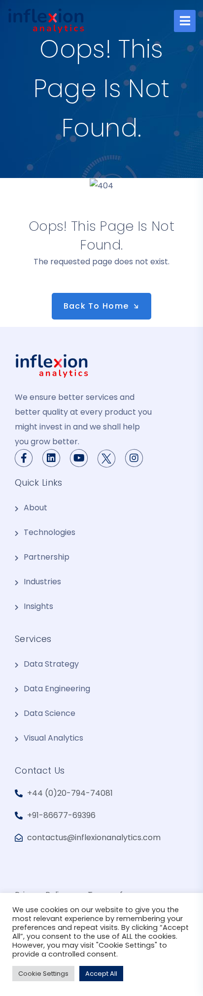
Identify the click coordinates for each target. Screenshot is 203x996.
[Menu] (185, 21)
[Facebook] (24, 458)
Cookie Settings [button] (43, 973)
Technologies (49, 532)
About (35, 507)
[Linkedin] (51, 458)
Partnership (46, 557)
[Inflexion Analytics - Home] (46, 21)
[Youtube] (79, 458)
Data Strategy (51, 664)
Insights (38, 606)
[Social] (106, 458)
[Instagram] (134, 458)
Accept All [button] (101, 973)
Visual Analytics (53, 738)
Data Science (49, 713)
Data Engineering (57, 688)
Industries (42, 581)
